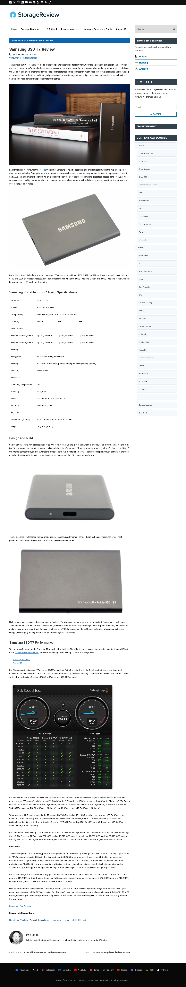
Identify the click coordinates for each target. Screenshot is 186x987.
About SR (121, 29)
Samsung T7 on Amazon (20, 906)
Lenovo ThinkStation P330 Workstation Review (44, 952)
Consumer (14, 58)
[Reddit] (39, 3)
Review (22, 40)
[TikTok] (50, 3)
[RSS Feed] (47, 3)
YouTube (24, 920)
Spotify (47, 920)
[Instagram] (19, 3)
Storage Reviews (30, 29)
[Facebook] (11, 3)
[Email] (31, 3)
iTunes (40, 920)
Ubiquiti (143, 56)
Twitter (66, 920)
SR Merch (52, 29)
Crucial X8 (17, 663)
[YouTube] (27, 3)
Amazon (143, 68)
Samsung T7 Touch (21, 659)
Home (14, 29)
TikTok (73, 920)
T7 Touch (43, 170)
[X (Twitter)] (15, 3)
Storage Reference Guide (98, 29)
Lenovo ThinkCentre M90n (27, 652)
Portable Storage (29, 58)
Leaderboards (69, 29)
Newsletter (14, 920)
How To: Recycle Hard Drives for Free (113, 952)
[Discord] (43, 3)
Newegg (143, 62)
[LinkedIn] (23, 3)
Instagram (56, 920)
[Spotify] (35, 3)
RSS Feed (81, 920)
